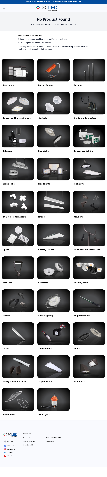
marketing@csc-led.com (73, 46)
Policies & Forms (29, 441)
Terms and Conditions (53, 437)
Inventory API (28, 445)
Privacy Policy (50, 441)
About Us (26, 437)
